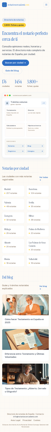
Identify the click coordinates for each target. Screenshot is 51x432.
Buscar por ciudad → (15, 62)
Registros (15, 151)
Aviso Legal (15, 420)
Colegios (35, 151)
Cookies (36, 420)
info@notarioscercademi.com (25, 417)
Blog (35, 146)
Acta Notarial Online (25, 425)
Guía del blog (12, 70)
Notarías (15, 146)
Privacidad (26, 420)
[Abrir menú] (46, 4)
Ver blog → (43, 287)
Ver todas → (43, 178)
